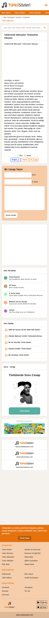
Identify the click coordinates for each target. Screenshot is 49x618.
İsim (34, 174)
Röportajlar (28, 557)
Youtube (5, 591)
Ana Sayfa (6, 12)
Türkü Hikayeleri (8, 557)
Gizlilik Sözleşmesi (31, 577)
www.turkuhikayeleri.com (24, 447)
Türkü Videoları (7, 560)
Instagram (28, 587)
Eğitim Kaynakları (31, 560)
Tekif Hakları (7, 577)
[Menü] (46, 5)
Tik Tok (27, 591)
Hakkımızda (6, 574)
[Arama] (44, 27)
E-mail (35, 181)
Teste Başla (25, 411)
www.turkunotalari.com (24, 457)
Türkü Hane (24, 538)
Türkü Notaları (35, 12)
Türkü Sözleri (19, 12)
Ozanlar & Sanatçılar (32, 549)
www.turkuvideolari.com (24, 467)
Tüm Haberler (8, 20)
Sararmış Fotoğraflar (32, 553)
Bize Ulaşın (28, 574)
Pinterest (5, 595)
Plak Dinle (6, 564)
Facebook (5, 587)
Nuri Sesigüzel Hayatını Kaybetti (17, 17)
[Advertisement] (24, 62)
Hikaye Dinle (29, 564)
